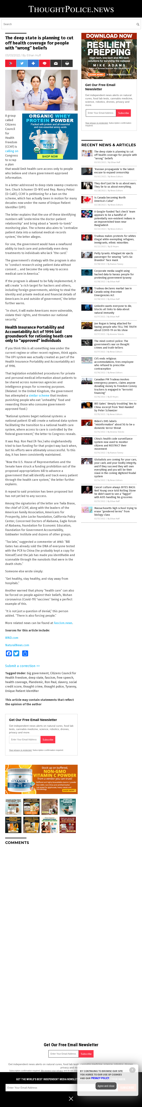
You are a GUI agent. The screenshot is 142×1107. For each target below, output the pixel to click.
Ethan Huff (34, 55)
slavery (62, 682)
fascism (50, 677)
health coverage (16, 682)
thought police (54, 686)
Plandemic (36, 682)
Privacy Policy (100, 1078)
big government (38, 673)
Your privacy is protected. (20, 750)
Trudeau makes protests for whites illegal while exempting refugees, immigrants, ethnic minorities (115, 239)
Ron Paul (50, 682)
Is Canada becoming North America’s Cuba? (110, 199)
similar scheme (39, 395)
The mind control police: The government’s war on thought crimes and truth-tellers (111, 344)
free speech (65, 677)
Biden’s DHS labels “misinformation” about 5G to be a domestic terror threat (114, 424)
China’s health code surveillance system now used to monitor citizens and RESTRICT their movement (113, 443)
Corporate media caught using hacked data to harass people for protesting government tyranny (114, 274)
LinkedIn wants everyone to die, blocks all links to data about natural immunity (113, 309)
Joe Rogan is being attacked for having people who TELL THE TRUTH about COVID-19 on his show (115, 327)
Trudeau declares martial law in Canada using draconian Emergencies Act (113, 292)
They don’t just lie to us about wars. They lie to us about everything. (115, 185)
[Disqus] (41, 894)
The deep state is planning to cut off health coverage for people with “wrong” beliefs (115, 155)
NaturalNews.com (17, 645)
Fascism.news (63, 623)
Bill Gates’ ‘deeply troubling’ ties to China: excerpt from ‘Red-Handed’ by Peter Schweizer (115, 407)
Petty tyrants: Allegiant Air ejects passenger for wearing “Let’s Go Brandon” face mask (113, 257)
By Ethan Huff (114, 162)
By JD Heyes (113, 246)
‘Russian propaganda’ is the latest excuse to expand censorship (114, 171)
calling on (11, 151)
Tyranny (70, 686)
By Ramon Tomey (115, 264)
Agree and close (106, 1085)
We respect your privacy (52, 1071)
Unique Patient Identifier (22, 691)
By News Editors (115, 176)
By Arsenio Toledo (115, 334)
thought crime (33, 686)
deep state (35, 677)
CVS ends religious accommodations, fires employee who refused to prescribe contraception (113, 363)
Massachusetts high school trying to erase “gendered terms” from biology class (115, 511)
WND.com (11, 638)
